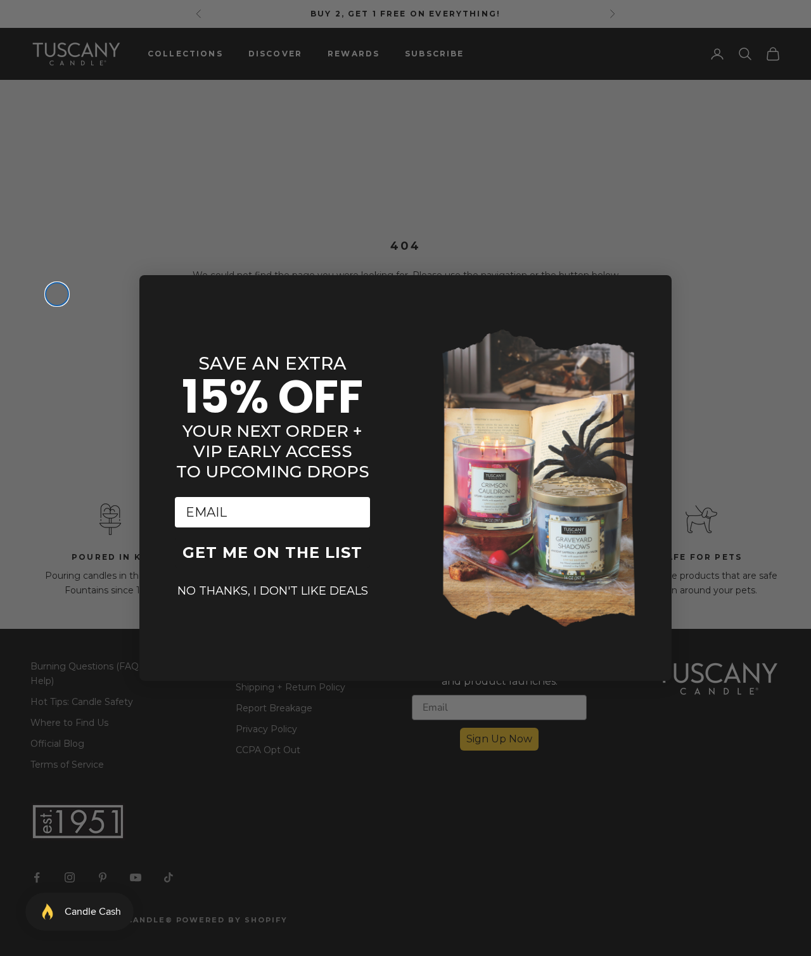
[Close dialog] (57, 294)
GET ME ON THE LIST (272, 552)
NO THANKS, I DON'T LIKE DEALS (272, 591)
